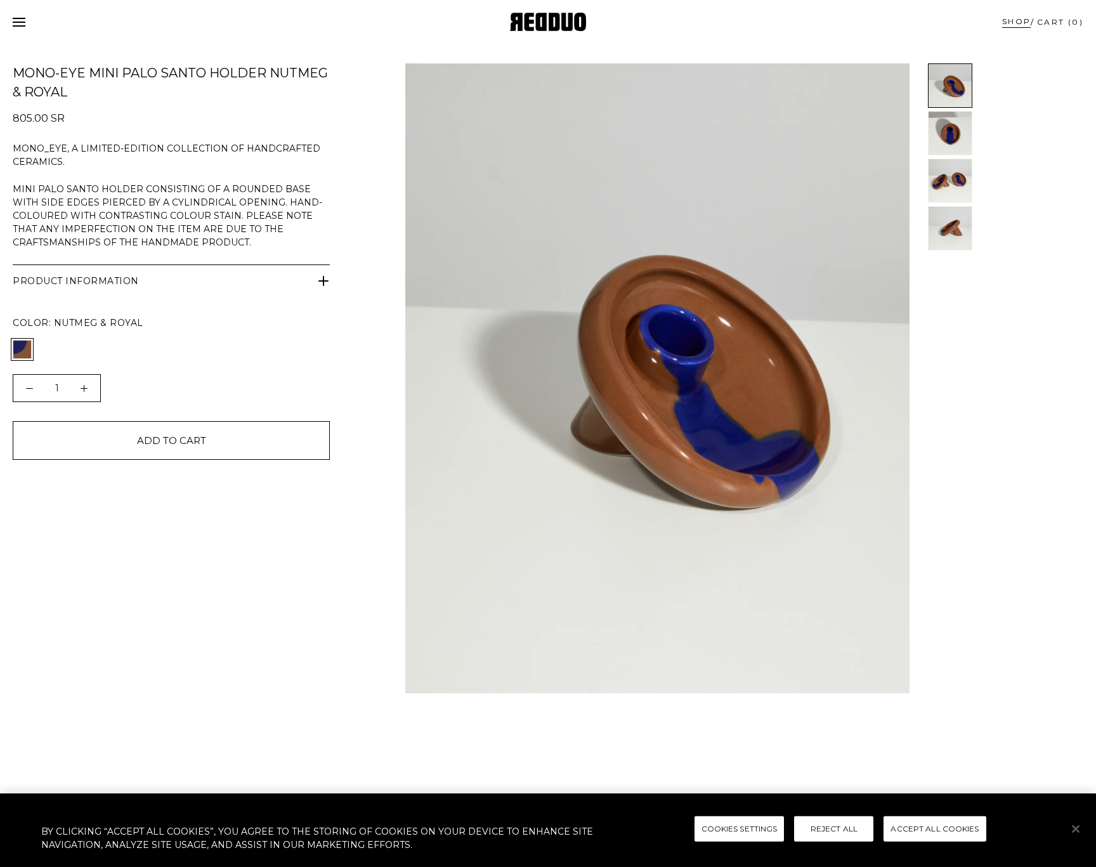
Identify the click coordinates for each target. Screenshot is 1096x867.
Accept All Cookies (935, 828)
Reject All (834, 828)
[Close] (1076, 829)
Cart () (1060, 22)
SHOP (1016, 21)
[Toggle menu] (19, 22)
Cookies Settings (739, 828)
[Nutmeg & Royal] (22, 349)
